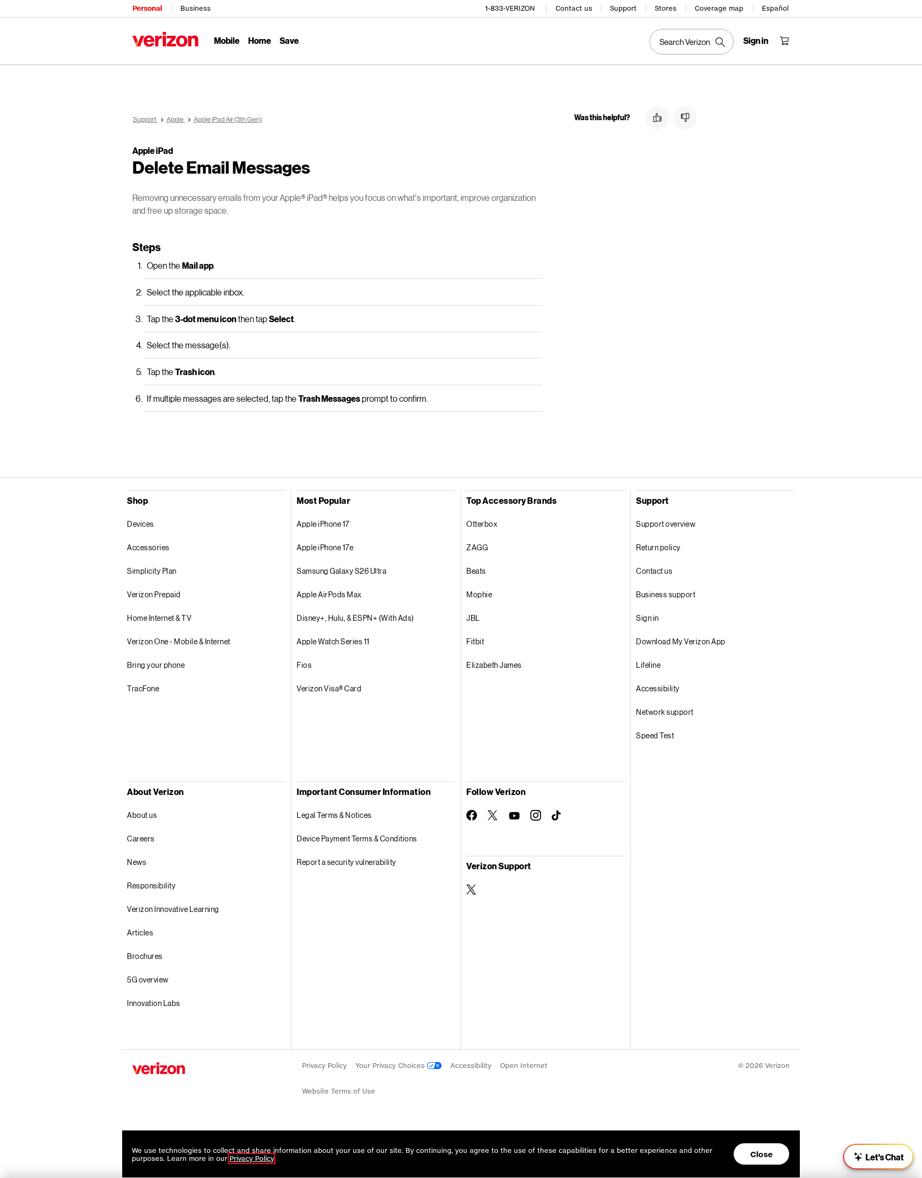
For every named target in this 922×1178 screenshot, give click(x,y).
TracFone (143, 688)
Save (289, 40)
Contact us (573, 8)
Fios (304, 664)
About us (142, 815)
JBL (473, 617)
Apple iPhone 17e (325, 547)
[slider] (878, 1156)
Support (623, 8)
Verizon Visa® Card (329, 688)
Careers (141, 838)
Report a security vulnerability (346, 862)
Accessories (148, 547)
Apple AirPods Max (329, 594)
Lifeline (648, 664)
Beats (476, 570)
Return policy (658, 547)
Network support (665, 711)
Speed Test (655, 735)
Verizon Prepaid (154, 594)
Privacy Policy (324, 1066)
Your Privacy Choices (391, 1066)
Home (259, 40)
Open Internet (523, 1066)
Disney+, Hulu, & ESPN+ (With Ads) (355, 617)
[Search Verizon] (691, 41)
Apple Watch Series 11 (333, 641)
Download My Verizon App (681, 641)
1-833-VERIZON (510, 8)
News (136, 862)
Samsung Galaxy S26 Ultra (341, 570)
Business (195, 8)
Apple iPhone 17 (323, 523)
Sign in (647, 617)
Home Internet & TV (159, 617)
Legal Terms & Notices (334, 815)
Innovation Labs (153, 1003)
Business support (665, 594)
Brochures (145, 956)
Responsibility (151, 885)
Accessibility (658, 688)
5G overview (148, 979)
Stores (666, 8)
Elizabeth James (494, 664)
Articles (140, 932)
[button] (657, 118)
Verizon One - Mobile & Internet (178, 641)
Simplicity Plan (152, 570)
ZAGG (477, 547)
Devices (140, 523)
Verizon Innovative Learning (173, 909)
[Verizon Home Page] (165, 39)
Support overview (665, 523)
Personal (147, 8)
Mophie (479, 594)
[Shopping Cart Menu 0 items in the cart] (784, 40)
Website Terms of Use (338, 1091)
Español (775, 8)
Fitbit (475, 641)
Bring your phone (156, 664)
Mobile (227, 40)
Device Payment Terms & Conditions (357, 838)
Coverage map (719, 8)
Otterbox (481, 523)
